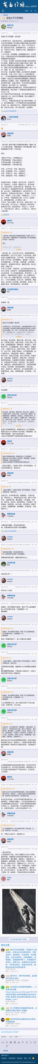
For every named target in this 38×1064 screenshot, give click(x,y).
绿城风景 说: (6, 232)
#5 (36, 299)
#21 (36, 784)
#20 (36, 761)
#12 (36, 545)
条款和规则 (12, 1058)
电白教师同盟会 (9, 980)
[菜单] (2, 11)
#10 (36, 482)
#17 (36, 654)
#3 (36, 141)
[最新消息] (31, 11)
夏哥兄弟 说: (6, 319)
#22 (36, 821)
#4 (36, 228)
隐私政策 (19, 1058)
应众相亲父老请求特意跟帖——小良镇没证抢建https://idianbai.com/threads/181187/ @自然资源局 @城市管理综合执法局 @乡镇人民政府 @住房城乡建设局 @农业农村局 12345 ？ (21, 993)
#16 (36, 624)
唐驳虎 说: (5, 487)
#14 (36, 587)
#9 (36, 449)
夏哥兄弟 (5, 21)
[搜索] (35, 11)
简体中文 (6, 1055)
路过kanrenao (9, 1012)
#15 (36, 603)
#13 (36, 570)
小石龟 (7, 969)
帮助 (25, 1058)
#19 (36, 720)
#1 (36, 33)
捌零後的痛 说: (6, 549)
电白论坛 (12, 969)
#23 (36, 849)
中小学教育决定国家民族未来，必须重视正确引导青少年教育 (21, 1009)
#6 (36, 315)
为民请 (7, 1001)
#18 (36, 688)
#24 (36, 885)
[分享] (33, 33)
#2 (36, 124)
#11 (36, 522)
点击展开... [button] (19, 249)
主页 (29, 1058)
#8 (36, 404)
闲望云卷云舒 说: (7, 453)
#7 (36, 386)
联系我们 (4, 1058)
